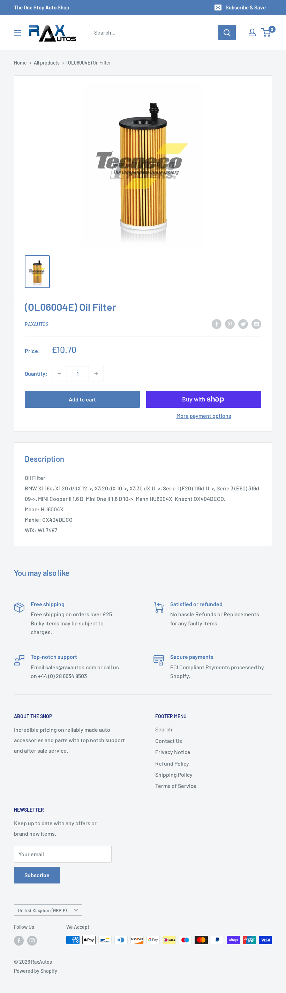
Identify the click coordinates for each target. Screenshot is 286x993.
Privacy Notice (172, 751)
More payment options (203, 415)
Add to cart (82, 399)
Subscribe (37, 875)
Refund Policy (172, 763)
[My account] (252, 32)
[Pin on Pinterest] (230, 323)
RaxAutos (36, 324)
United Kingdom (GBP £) (42, 910)
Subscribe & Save (246, 7)
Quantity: (36, 373)
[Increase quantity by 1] (96, 373)
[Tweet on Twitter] (243, 323)
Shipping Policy (174, 774)
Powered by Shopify (35, 971)
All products (47, 63)
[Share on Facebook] (216, 323)
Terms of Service (175, 785)
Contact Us (168, 740)
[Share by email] (256, 323)
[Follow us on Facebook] (19, 941)
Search (163, 729)
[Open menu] (17, 33)
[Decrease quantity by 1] (59, 373)
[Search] (227, 32)
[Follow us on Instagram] (32, 941)
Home (20, 63)
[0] (266, 32)
